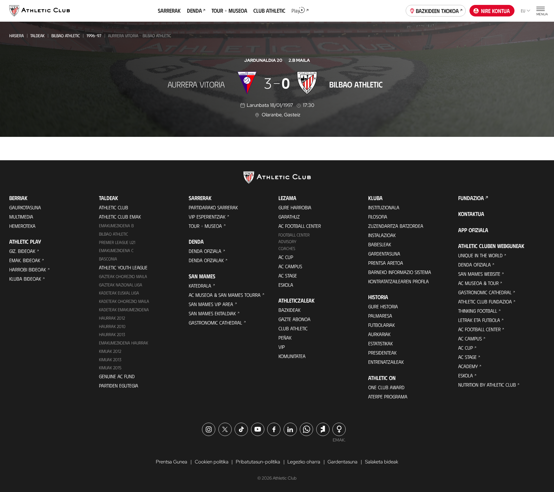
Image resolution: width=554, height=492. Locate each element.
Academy (468, 366)
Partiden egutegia (118, 385)
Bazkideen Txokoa (437, 10)
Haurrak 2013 (112, 334)
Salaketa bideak (381, 462)
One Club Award (386, 387)
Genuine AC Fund (117, 376)
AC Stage (287, 275)
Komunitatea (292, 356)
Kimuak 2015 (110, 367)
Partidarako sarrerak (213, 207)
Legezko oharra (303, 462)
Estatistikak (380, 343)
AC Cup (285, 257)
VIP (281, 347)
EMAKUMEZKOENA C (116, 250)
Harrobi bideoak (27, 269)
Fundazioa (471, 198)
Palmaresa (380, 315)
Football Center (294, 234)
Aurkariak (379, 334)
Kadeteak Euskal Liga (119, 292)
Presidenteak (382, 352)
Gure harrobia (294, 207)
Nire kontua (495, 10)
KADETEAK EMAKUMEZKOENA (124, 309)
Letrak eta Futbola (479, 320)
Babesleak (379, 244)
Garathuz (289, 216)
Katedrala (200, 285)
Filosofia (377, 216)
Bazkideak (289, 310)
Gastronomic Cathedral (215, 322)
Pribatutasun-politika (258, 462)
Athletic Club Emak (120, 216)
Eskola (285, 285)
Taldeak (37, 35)
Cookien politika (212, 462)
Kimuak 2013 (110, 359)
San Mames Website (479, 274)
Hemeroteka (22, 226)
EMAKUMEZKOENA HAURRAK (123, 342)
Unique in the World (480, 255)
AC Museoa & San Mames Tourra (225, 295)
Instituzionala (383, 207)
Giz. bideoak (22, 251)
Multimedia (21, 216)
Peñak (284, 337)
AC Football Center (299, 226)
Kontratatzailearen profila (398, 281)
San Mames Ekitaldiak (212, 313)
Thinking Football (477, 311)
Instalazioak (382, 235)
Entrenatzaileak (386, 362)
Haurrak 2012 (112, 317)
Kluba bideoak (25, 279)
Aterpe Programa (387, 396)
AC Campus (290, 266)
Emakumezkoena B (116, 225)
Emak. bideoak (24, 260)
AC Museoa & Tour (478, 283)
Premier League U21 (117, 242)
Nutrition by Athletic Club (487, 384)
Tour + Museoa (205, 226)
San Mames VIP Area (211, 304)
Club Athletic (293, 328)
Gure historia (383, 306)
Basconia (108, 258)
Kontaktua (471, 213)
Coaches (286, 248)
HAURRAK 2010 (112, 326)
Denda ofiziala (205, 251)
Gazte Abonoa (294, 319)
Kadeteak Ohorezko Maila (124, 301)
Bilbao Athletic (65, 35)
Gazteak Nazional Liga (120, 284)
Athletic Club (113, 207)
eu (523, 10)
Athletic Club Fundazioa (485, 301)
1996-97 (94, 35)
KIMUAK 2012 (110, 351)
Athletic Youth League (123, 267)
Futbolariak (381, 325)
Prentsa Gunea (171, 462)
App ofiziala (473, 230)
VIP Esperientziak (207, 216)
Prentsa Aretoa (385, 263)
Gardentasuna (384, 253)
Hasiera (16, 35)
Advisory (287, 241)
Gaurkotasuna (25, 207)
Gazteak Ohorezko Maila (123, 276)
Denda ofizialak (206, 260)
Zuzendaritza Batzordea (395, 226)
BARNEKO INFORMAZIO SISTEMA (399, 272)
